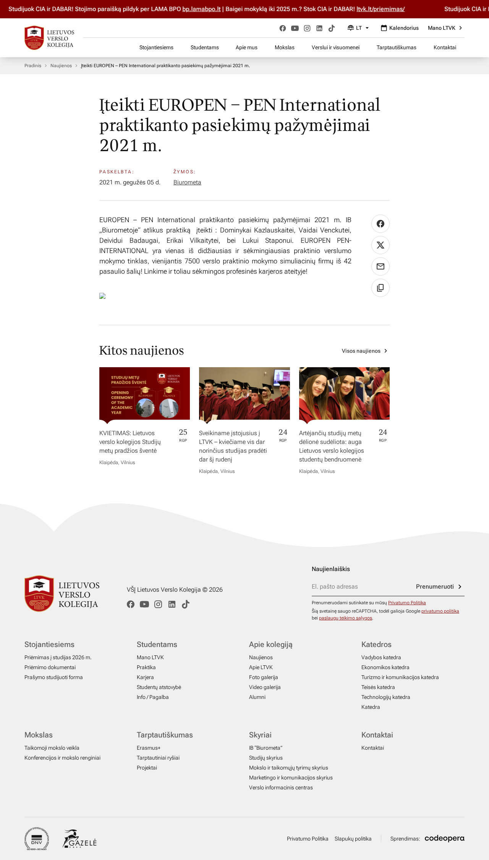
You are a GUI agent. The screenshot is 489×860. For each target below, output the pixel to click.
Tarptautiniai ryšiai (158, 758)
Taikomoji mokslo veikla (51, 748)
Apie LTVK (261, 667)
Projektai (147, 768)
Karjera (145, 677)
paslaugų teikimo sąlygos (345, 618)
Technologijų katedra (385, 697)
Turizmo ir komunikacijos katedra (400, 677)
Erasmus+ (148, 748)
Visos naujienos (361, 351)
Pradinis (32, 65)
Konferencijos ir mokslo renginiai (62, 758)
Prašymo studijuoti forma (53, 677)
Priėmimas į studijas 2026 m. (58, 657)
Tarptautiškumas (396, 47)
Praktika (146, 667)
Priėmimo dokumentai (50, 667)
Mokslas (285, 47)
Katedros (376, 644)
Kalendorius (404, 28)
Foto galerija (263, 677)
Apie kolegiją (271, 644)
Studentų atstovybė (159, 687)
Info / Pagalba (153, 697)
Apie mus (246, 47)
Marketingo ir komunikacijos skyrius (291, 777)
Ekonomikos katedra (385, 667)
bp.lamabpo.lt (206, 9)
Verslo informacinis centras (281, 787)
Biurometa (187, 182)
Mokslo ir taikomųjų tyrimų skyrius (288, 768)
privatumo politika (440, 611)
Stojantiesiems (156, 47)
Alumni (257, 697)
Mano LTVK (441, 28)
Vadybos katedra (381, 657)
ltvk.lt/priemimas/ (385, 9)
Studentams (205, 47)
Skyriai (260, 734)
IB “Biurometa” (265, 748)
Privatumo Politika (407, 602)
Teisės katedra (378, 687)
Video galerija (265, 687)
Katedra (370, 707)
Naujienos (61, 65)
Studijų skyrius (266, 758)
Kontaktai (445, 47)
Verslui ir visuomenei (335, 47)
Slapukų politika (353, 839)
